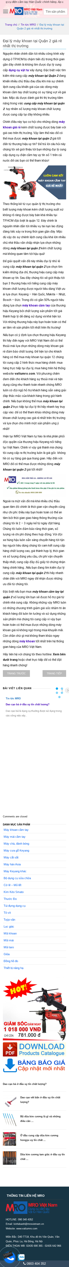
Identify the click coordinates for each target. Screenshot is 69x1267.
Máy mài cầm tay (14, 836)
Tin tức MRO (28, 24)
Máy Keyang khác (15, 871)
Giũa (7, 954)
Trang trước (16, 673)
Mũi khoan (10, 933)
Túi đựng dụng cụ (14, 905)
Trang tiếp (54, 673)
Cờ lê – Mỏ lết (12, 885)
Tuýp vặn (9, 919)
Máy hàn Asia (12, 864)
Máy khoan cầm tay (16, 829)
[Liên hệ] (9, 1254)
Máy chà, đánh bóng (16, 843)
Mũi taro (9, 947)
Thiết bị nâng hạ (13, 968)
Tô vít (7, 912)
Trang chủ (11, 24)
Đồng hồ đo (11, 961)
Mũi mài (9, 940)
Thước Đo (10, 898)
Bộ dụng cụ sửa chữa (17, 878)
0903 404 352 (36, 1263)
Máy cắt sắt (11, 857)
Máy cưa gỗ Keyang (16, 850)
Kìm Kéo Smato (14, 892)
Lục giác (9, 926)
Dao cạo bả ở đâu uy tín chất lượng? (27, 704)
